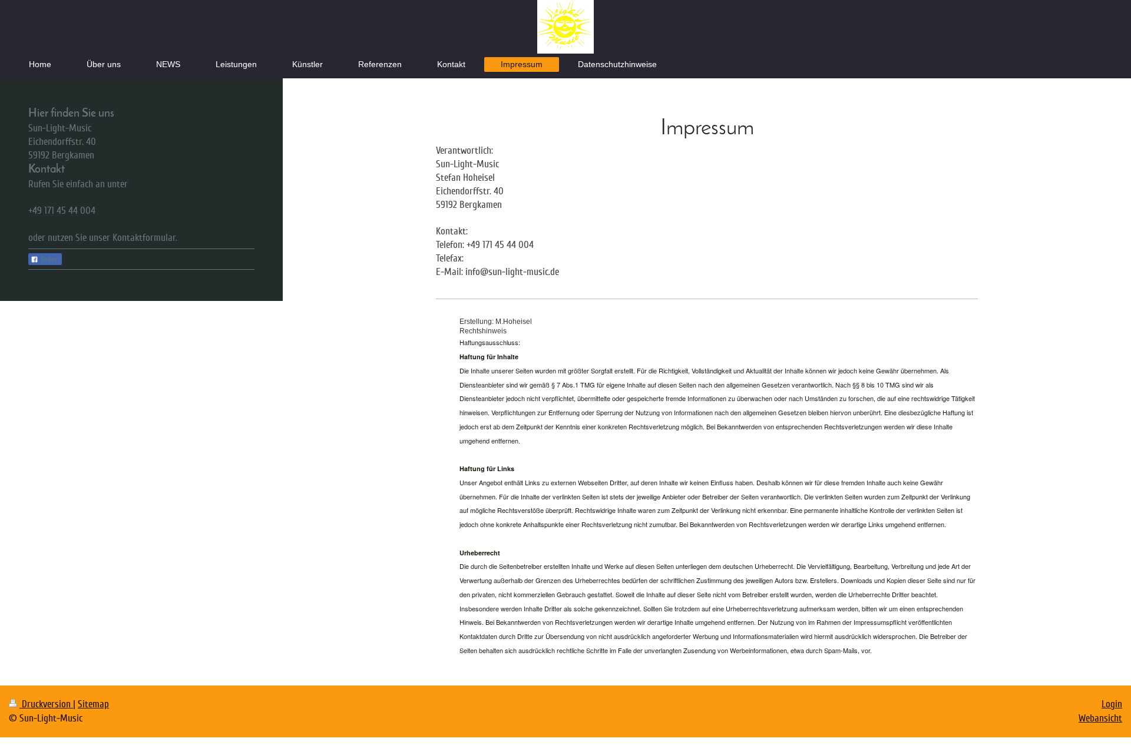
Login (1112, 704)
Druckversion (46, 704)
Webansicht (1100, 718)
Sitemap (93, 704)
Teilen (48, 260)
